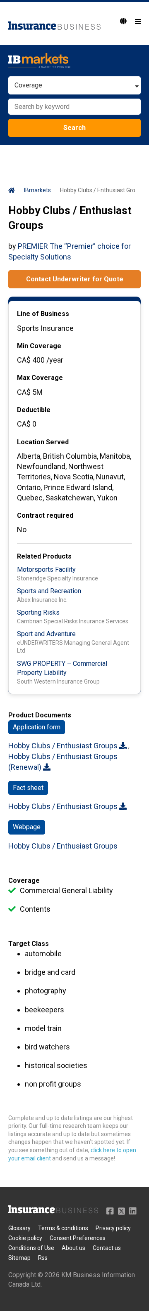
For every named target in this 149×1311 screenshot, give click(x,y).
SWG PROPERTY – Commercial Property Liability (62, 668)
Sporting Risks (38, 612)
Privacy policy (113, 1228)
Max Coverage (40, 378)
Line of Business (43, 314)
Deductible (33, 410)
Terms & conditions (63, 1228)
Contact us (107, 1248)
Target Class (28, 944)
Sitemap (19, 1257)
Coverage (24, 880)
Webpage (27, 827)
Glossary (19, 1228)
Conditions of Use (31, 1248)
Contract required (45, 515)
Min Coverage (39, 346)
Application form (36, 727)
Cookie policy (25, 1238)
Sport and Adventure (46, 634)
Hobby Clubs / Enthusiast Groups (63, 745)
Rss (43, 1257)
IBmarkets (37, 190)
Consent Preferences (78, 1238)
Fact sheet (28, 788)
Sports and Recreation (49, 591)
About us (73, 1248)
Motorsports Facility (46, 569)
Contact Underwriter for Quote (74, 279)
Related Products (44, 556)
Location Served (43, 442)
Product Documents (39, 715)
